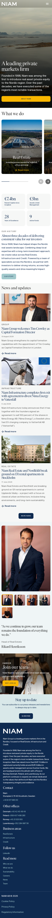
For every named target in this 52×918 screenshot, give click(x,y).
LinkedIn (6, 853)
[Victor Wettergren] (32, 600)
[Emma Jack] (44, 600)
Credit (5, 842)
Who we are (8, 864)
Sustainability (8, 872)
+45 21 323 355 (16, 819)
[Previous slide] (40, 181)
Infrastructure (9, 838)
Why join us (10, 683)
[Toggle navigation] (47, 4)
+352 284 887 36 (21, 823)
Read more (10, 353)
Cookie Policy (8, 901)
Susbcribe (26, 716)
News (5, 880)
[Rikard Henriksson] (7, 600)
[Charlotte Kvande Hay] (19, 600)
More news (26, 516)
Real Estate (8, 834)
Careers (6, 876)
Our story (9, 276)
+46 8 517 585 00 (10, 800)
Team (5, 884)
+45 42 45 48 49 (18, 812)
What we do (8, 868)
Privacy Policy (8, 907)
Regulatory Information (13, 912)
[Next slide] (47, 181)
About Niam (26, 99)
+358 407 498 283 (17, 816)
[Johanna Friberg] (7, 612)
